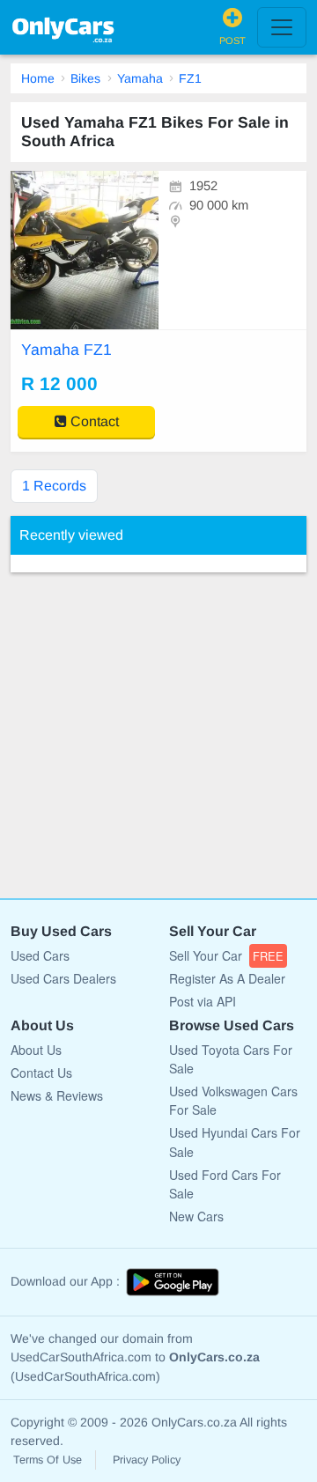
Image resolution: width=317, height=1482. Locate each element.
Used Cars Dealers (63, 978)
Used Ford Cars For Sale (225, 1184)
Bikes (85, 78)
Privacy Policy (147, 1460)
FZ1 (190, 78)
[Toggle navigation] (281, 27)
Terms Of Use (47, 1460)
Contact (93, 421)
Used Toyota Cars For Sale (230, 1059)
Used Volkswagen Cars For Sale (233, 1100)
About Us (36, 1049)
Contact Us (41, 1072)
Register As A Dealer (227, 978)
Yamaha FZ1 (66, 349)
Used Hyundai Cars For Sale (234, 1142)
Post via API (202, 1001)
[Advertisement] (158, 726)
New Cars (196, 1216)
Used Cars (40, 955)
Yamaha (140, 78)
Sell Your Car (226, 955)
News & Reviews (57, 1095)
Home (38, 78)
